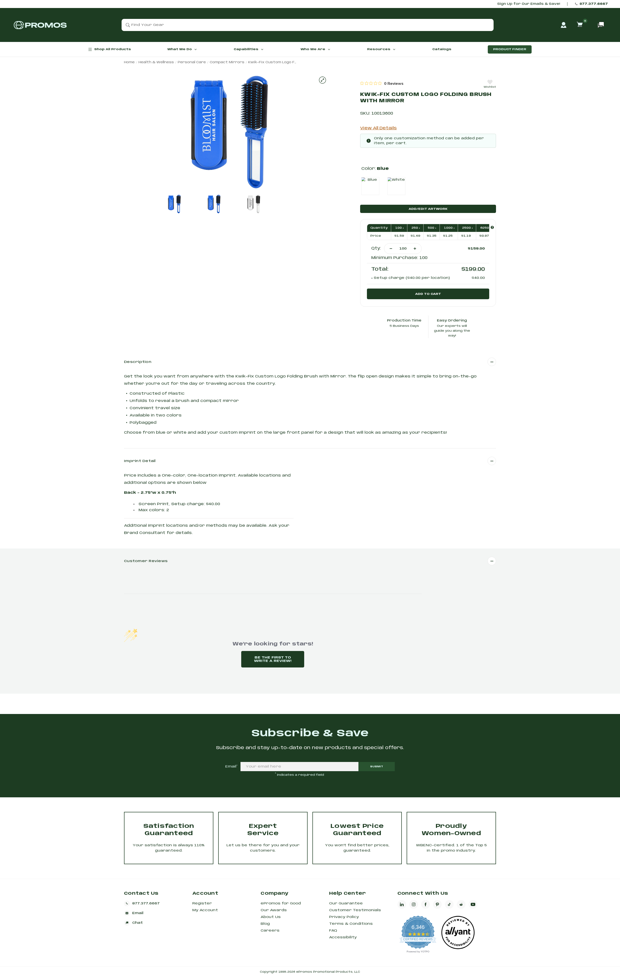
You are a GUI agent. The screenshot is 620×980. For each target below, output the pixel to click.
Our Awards (274, 910)
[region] (381, 83)
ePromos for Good (281, 903)
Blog (265, 923)
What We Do (179, 49)
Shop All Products (112, 49)
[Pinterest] (437, 904)
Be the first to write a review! (272, 659)
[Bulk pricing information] (492, 227)
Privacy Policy (344, 917)
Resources (378, 49)
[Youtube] (473, 904)
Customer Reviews (146, 561)
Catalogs (441, 49)
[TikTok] (449, 904)
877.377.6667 (594, 4)
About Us (271, 917)
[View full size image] (322, 80)
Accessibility (343, 937)
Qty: (376, 248)
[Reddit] (461, 904)
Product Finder (509, 49)
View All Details (378, 128)
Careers (270, 930)
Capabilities (246, 49)
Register (202, 903)
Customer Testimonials (355, 910)
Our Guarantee (346, 903)
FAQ (333, 930)
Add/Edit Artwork (428, 209)
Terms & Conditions (351, 923)
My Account (205, 910)
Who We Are (313, 49)
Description (137, 362)
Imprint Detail (140, 461)
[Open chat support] (601, 25)
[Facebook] (425, 904)
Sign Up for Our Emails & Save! (528, 4)
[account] (563, 25)
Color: (375, 169)
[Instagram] (413, 904)
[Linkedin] (401, 904)
